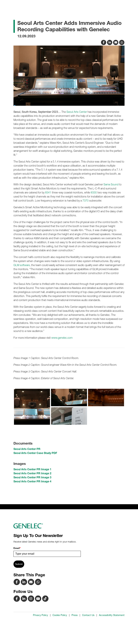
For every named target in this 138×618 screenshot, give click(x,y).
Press (75, 615)
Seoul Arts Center (76, 111)
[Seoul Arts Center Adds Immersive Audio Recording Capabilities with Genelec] (116, 42)
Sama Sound (111, 184)
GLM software (21, 265)
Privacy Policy (40, 615)
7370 (85, 200)
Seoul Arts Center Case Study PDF (35, 453)
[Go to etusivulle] (69, 525)
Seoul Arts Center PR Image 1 (32, 469)
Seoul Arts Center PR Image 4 (32, 481)
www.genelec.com (62, 337)
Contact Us (88, 615)
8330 (94, 192)
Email (17, 548)
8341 (48, 192)
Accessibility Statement (112, 615)
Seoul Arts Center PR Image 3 (32, 477)
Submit (19, 564)
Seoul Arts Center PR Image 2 (32, 473)
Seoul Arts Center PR (26, 449)
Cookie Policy (60, 615)
